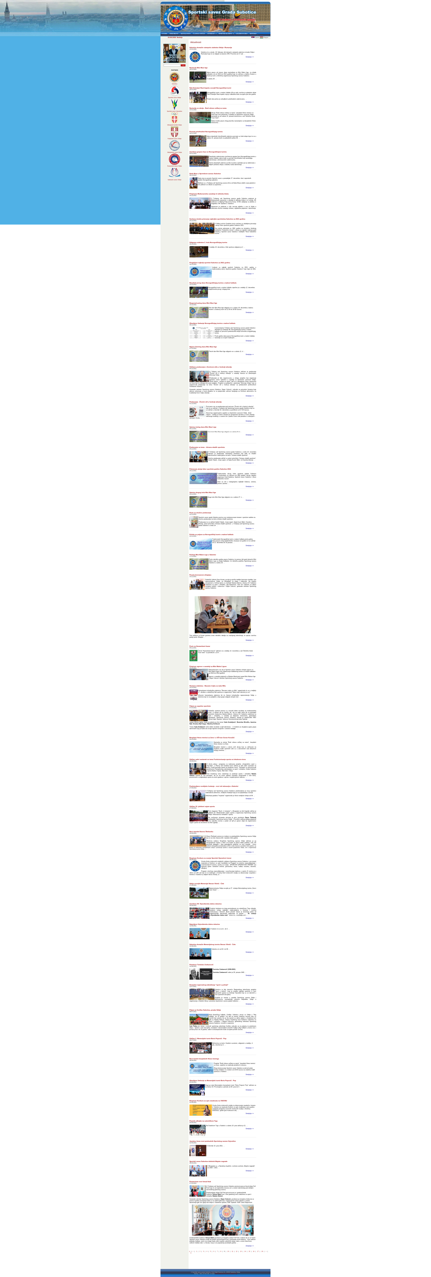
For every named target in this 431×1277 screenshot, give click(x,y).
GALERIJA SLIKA (241, 33)
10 (228, 1251)
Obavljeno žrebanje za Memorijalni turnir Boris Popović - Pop (212, 1080)
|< (189, 1251)
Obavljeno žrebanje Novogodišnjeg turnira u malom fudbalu (212, 323)
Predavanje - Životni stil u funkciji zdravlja (205, 402)
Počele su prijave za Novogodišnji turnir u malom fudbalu (211, 534)
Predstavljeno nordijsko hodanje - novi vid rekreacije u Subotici (213, 786)
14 (245, 1251)
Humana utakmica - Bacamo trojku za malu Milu (207, 686)
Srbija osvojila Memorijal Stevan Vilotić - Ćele (206, 883)
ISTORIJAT (211, 33)
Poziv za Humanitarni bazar (199, 646)
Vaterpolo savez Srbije (174, 180)
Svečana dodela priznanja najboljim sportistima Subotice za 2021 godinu (217, 219)
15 (249, 1251)
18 (262, 1251)
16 (253, 1251)
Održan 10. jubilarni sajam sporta (202, 806)
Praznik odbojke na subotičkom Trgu (203, 1121)
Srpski (257, 37)
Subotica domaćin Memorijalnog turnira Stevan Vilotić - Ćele (212, 944)
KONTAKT (253, 33)
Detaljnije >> (250, 57)
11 (232, 1251)
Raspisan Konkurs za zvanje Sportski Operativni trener (210, 858)
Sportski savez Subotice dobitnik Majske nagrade (208, 1161)
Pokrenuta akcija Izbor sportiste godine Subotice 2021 (210, 469)
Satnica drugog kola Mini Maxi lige (202, 492)
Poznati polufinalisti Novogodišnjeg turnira (206, 131)
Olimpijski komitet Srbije (174, 125)
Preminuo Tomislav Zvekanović (201, 965)
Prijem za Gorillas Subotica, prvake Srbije (205, 1010)
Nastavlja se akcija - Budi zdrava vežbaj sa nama (207, 108)
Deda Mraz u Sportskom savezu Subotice (205, 173)
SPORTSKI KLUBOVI (225, 33)
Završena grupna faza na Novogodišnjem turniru (208, 152)
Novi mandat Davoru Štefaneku (201, 831)
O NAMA (164, 33)
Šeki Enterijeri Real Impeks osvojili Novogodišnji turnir (210, 88)
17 (258, 1251)
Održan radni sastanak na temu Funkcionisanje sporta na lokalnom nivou (217, 759)
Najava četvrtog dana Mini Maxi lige (203, 347)
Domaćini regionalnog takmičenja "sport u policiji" (208, 985)
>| (190, 1253)
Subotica (174, 84)
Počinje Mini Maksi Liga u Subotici (202, 555)
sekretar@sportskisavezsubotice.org (226, 1274)
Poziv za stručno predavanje (200, 513)
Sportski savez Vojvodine (174, 111)
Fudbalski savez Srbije (174, 138)
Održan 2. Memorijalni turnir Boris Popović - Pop (207, 1038)
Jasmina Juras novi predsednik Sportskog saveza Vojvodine (212, 1141)
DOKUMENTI (174, 33)
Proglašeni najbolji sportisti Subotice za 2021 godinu (209, 263)
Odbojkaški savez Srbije (174, 152)
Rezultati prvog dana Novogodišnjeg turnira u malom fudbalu (212, 283)
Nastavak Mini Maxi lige (198, 68)
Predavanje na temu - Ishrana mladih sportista (207, 447)
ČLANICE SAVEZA (199, 33)
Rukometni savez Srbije (174, 166)
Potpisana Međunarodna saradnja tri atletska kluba (209, 194)
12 (236, 1251)
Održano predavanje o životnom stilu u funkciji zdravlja (210, 367)
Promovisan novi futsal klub (200, 1181)
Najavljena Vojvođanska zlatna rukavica (204, 924)
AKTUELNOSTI (186, 33)
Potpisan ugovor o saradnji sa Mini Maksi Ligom (207, 666)
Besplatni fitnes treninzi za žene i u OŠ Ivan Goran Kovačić (211, 737)
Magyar (265, 37)
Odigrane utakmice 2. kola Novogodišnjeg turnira (208, 242)
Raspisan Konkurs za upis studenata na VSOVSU (208, 1101)
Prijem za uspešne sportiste (200, 706)
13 (241, 1251)
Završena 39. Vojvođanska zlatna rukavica (205, 904)
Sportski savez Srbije (174, 97)
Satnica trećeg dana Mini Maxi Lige (202, 427)
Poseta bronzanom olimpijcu (200, 575)
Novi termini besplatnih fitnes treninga (204, 1059)
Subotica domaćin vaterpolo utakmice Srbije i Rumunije (210, 47)
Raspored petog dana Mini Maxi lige (203, 303)
